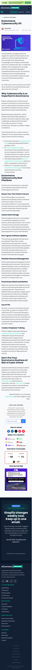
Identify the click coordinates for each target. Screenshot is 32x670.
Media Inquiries (5, 626)
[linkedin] (12, 431)
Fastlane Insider (5, 593)
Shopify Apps (5, 611)
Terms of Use (16, 645)
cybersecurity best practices (11, 333)
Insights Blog (5, 588)
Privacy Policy (16, 648)
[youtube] (23, 431)
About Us (21, 12)
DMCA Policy (16, 651)
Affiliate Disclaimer (16, 656)
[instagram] (19, 431)
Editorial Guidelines (7, 638)
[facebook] (8, 431)
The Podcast (4, 590)
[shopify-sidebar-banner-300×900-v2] (16, 479)
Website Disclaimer (16, 654)
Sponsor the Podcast (7, 618)
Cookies (16, 659)
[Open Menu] (2, 12)
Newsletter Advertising (8, 621)
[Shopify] (16, 2)
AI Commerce (5, 595)
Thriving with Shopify (7, 598)
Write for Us (4, 623)
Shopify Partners (10, 17)
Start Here (4, 604)
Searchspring (6, 381)
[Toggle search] (29, 7)
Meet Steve (4, 635)
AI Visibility (4, 609)
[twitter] (16, 431)
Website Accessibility (16, 662)
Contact (28, 12)
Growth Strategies (6, 606)
